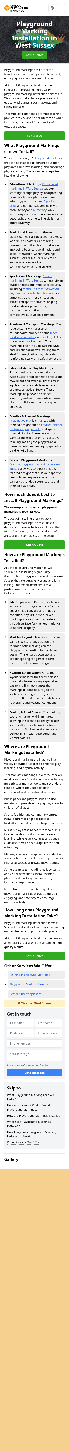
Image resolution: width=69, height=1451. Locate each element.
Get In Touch (35, 55)
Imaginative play (20, 420)
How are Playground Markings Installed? (34, 1116)
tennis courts (46, 293)
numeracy (39, 210)
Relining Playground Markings (30, 975)
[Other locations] (52, 8)
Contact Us (34, 136)
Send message (35, 1073)
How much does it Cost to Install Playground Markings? (28, 1107)
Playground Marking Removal (29, 984)
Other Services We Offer (23, 1142)
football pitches (33, 289)
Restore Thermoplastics (25, 994)
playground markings (47, 158)
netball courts (26, 293)
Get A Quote (34, 545)
